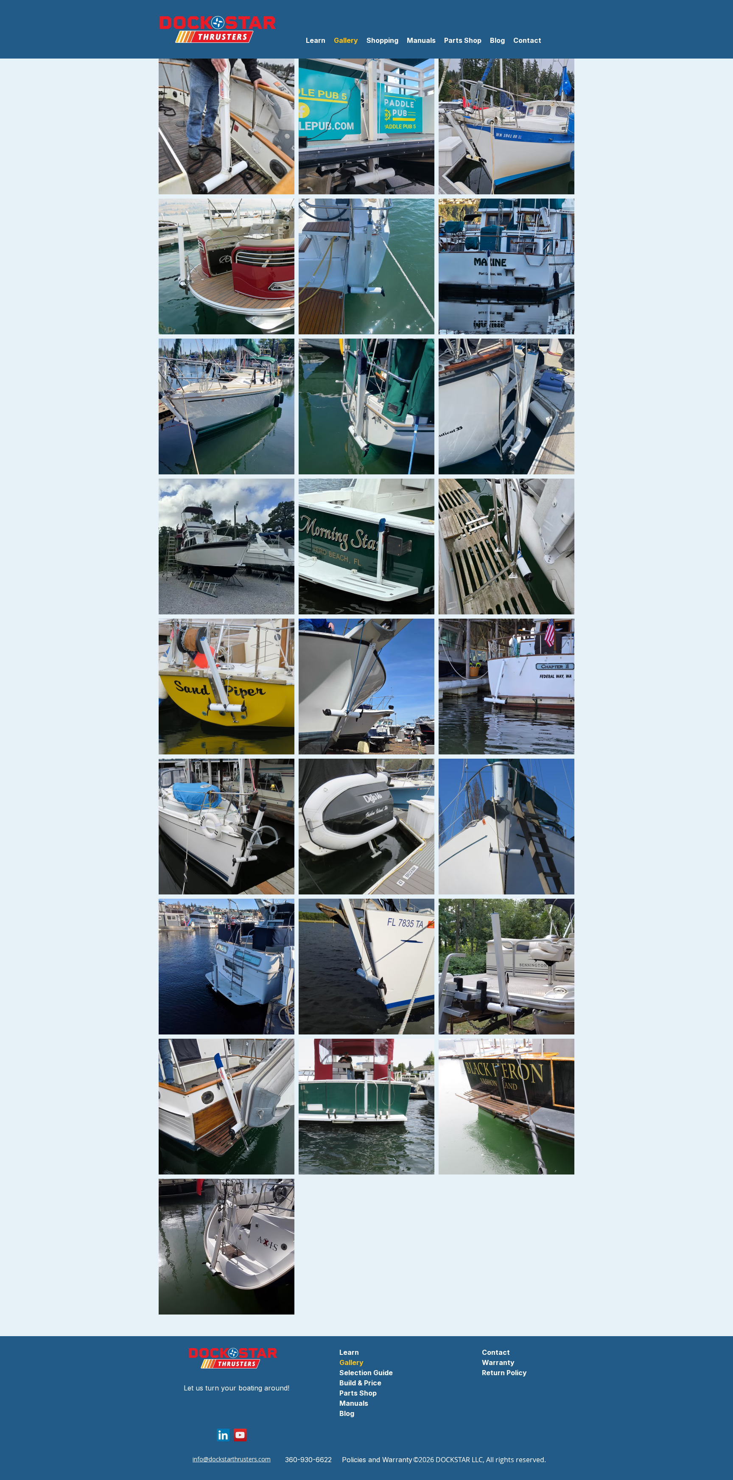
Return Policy (504, 1372)
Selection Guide (366, 1372)
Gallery (351, 1362)
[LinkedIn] (223, 1435)
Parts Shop (358, 1393)
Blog (346, 1413)
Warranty (498, 1362)
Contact (496, 1352)
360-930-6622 (308, 1459)
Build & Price (360, 1383)
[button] (382, 40)
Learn (349, 1352)
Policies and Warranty (377, 1459)
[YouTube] (240, 1435)
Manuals (353, 1403)
